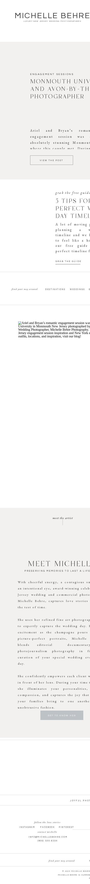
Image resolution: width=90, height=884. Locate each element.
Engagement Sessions (52, 74)
